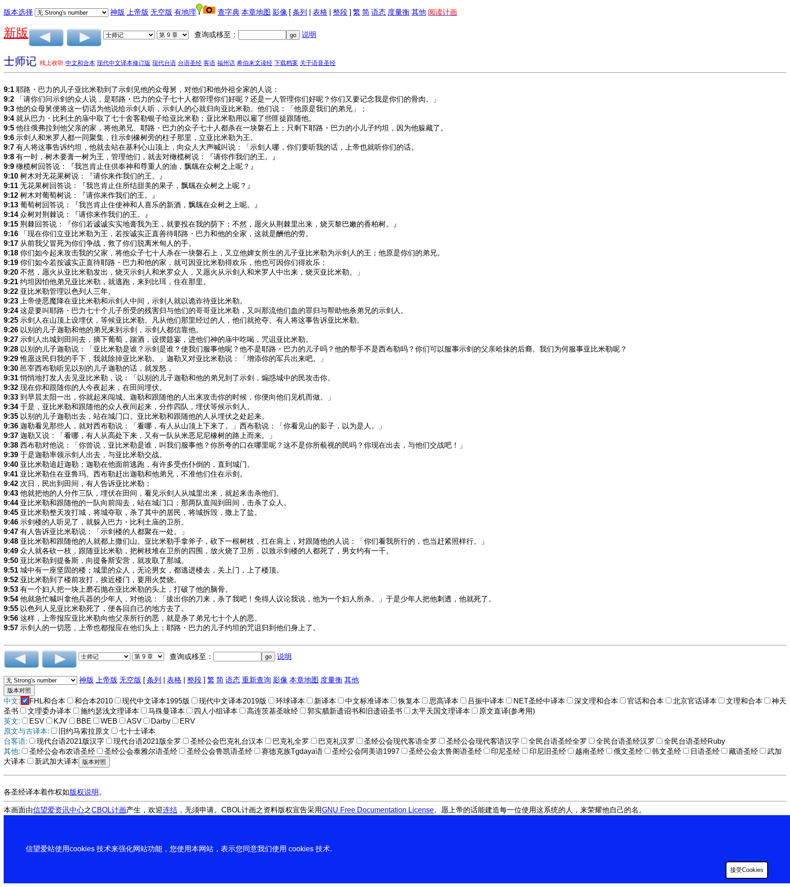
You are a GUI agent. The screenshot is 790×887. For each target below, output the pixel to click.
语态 (378, 12)
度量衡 (399, 12)
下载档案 (286, 62)
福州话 (226, 62)
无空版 (161, 12)
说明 (309, 34)
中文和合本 (80, 62)
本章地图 (256, 12)
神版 (117, 12)
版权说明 (84, 792)
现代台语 (164, 62)
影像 (279, 12)
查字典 (229, 12)
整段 (340, 12)
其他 (418, 12)
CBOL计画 (108, 810)
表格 (320, 12)
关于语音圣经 (318, 62)
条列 (300, 12)
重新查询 (256, 680)
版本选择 (18, 12)
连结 (170, 810)
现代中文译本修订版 (123, 62)
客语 (209, 62)
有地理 (185, 12)
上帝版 (138, 12)
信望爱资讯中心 (58, 810)
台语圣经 (190, 62)
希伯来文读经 (254, 62)
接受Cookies (746, 869)
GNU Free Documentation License (378, 810)
